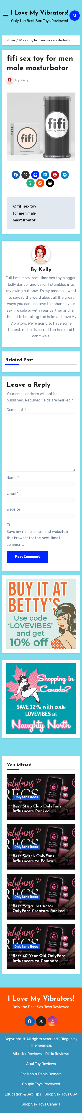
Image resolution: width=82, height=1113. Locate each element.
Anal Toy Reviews (41, 1064)
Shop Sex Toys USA (61, 1094)
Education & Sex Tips (23, 1094)
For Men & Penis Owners (41, 1074)
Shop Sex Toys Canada (41, 1104)
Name (13, 478)
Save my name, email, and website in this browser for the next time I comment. (38, 538)
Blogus (66, 1039)
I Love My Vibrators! (39, 13)
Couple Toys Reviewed (41, 1084)
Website (13, 509)
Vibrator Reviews (27, 1054)
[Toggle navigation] (6, 15)
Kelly (24, 80)
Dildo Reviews (57, 1054)
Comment (16, 410)
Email (12, 493)
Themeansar (40, 1045)
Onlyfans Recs (26, 797)
